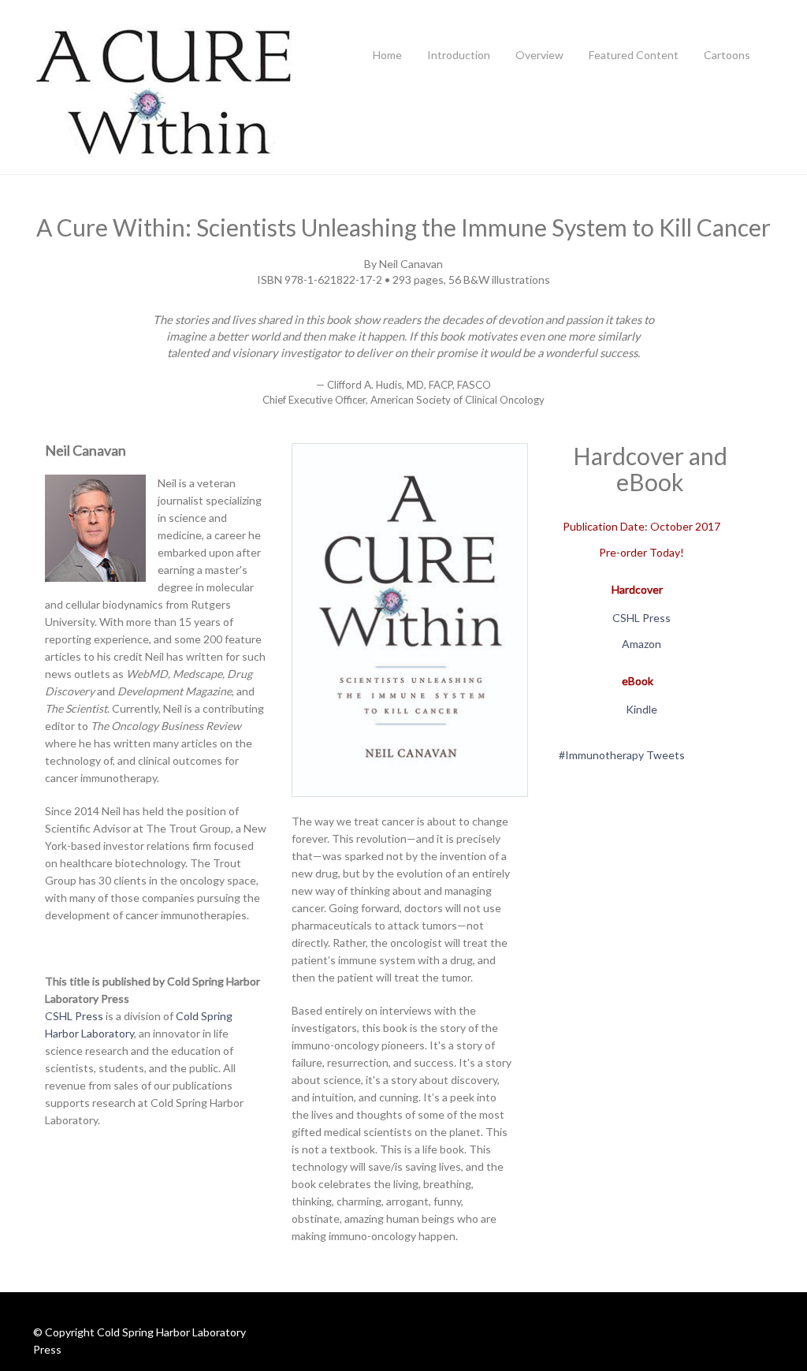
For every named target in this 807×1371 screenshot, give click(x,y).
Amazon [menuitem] (641, 643)
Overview (539, 54)
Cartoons (727, 54)
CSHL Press (74, 1016)
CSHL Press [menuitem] (641, 617)
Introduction (458, 54)
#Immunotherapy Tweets (622, 755)
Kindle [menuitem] (641, 709)
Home (387, 54)
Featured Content (634, 54)
